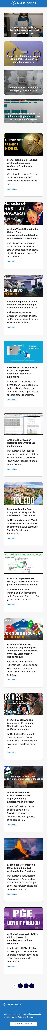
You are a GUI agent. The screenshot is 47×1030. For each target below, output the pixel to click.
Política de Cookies (25, 1017)
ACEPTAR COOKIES (23, 1024)
